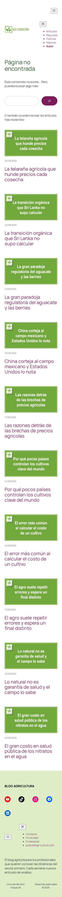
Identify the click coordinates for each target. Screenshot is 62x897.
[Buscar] (49, 101)
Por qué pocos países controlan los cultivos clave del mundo (28, 494)
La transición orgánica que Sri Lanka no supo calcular (28, 238)
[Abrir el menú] (54, 10)
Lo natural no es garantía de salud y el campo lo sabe (27, 687)
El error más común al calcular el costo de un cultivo (27, 559)
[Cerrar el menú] (43, 24)
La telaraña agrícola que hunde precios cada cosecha (30, 174)
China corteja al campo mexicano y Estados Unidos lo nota (29, 366)
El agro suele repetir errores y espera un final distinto (26, 623)
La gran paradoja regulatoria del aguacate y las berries (31, 302)
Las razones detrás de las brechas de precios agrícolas (29, 430)
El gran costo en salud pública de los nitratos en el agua (28, 751)
